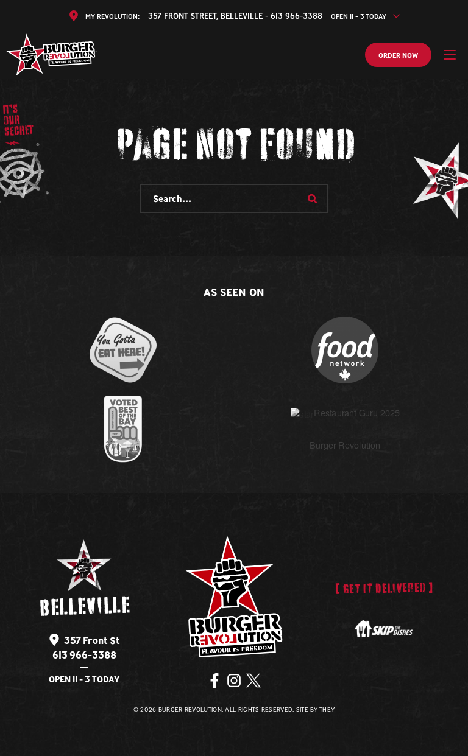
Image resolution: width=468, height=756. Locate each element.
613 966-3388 (84, 655)
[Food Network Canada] (345, 350)
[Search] (312, 198)
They (327, 709)
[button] (450, 55)
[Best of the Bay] (123, 429)
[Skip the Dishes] (383, 629)
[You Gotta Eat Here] (123, 350)
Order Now (398, 55)
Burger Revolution (345, 445)
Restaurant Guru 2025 (356, 413)
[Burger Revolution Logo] (52, 54)
